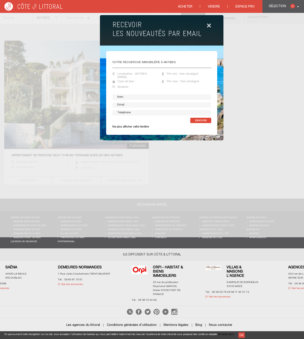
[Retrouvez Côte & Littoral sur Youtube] (165, 314)
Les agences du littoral (83, 325)
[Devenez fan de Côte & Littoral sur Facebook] (139, 314)
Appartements (257, 238)
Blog (198, 325)
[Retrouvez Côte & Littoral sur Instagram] (174, 314)
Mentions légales (176, 325)
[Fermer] (209, 25)
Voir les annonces (27, 284)
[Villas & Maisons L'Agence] (168, 270)
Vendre (214, 6)
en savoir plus (226, 334)
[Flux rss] (130, 314)
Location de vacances (23, 242)
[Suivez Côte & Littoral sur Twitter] (148, 314)
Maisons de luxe (212, 238)
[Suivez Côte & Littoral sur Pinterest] (157, 314)
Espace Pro (245, 6)
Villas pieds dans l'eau (122, 238)
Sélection (281, 6)
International (66, 242)
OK (241, 335)
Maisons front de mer (27, 238)
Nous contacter (220, 325)
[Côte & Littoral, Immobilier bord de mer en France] (33, 10)
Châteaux (160, 238)
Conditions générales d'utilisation (132, 325)
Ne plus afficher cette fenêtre (130, 127)
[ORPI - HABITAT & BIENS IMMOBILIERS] (94, 272)
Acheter (185, 6)
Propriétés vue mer (72, 238)
